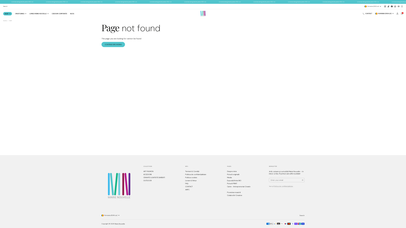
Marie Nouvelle (120, 224)
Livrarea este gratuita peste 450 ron (44, 2)
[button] (402, 13)
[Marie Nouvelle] (203, 13)
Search (302, 215)
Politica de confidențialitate (283, 186)
